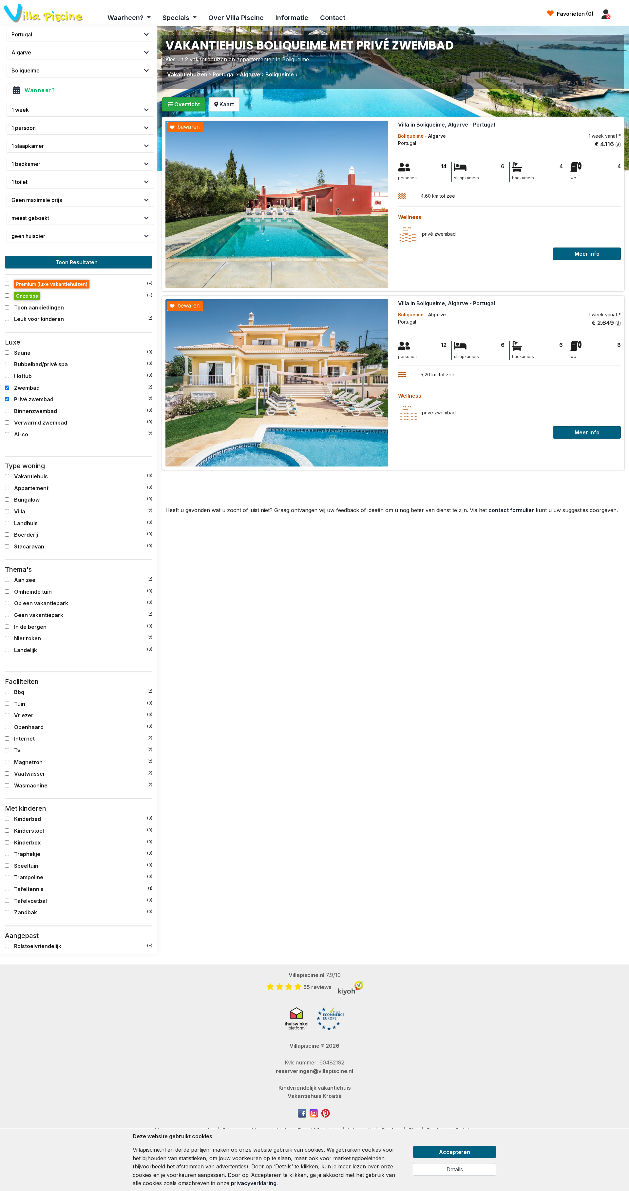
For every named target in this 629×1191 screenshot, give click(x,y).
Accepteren (454, 1152)
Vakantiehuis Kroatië (315, 1096)
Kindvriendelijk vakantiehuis (314, 1087)
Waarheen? (126, 18)
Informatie (292, 18)
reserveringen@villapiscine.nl (314, 1071)
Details (455, 1169)
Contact (332, 18)
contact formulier (511, 510)
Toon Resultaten (77, 262)
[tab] (183, 104)
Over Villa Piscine (236, 18)
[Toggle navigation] (621, 14)
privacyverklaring (253, 1183)
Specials (176, 18)
